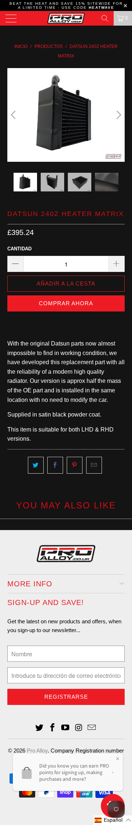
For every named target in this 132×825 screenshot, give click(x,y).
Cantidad (19, 248)
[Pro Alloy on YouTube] (65, 728)
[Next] (117, 115)
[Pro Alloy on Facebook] (52, 728)
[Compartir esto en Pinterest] (74, 465)
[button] (113, 820)
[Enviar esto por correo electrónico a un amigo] (94, 465)
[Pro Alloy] (66, 18)
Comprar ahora (66, 303)
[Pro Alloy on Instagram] (78, 728)
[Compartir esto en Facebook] (55, 465)
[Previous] (14, 115)
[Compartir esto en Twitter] (36, 465)
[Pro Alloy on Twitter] (39, 728)
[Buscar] (105, 18)
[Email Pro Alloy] (92, 728)
